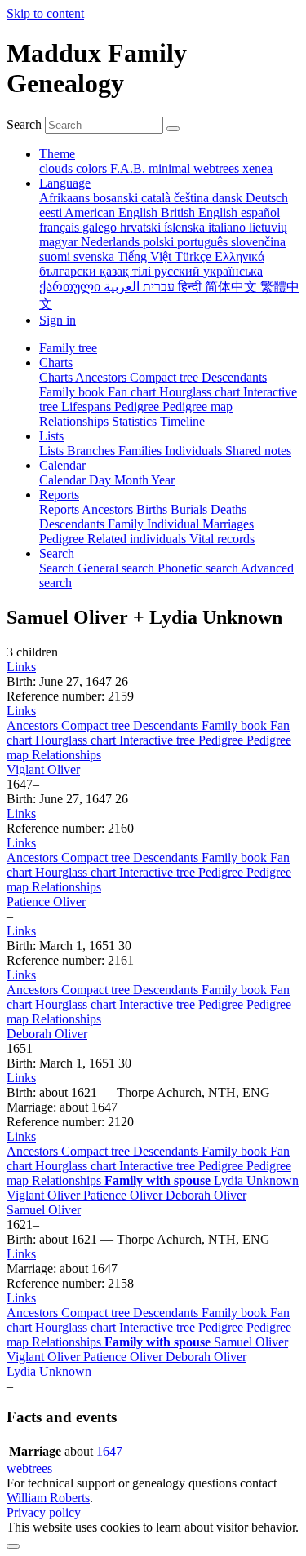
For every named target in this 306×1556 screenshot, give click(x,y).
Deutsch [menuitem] (267, 198)
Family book (236, 725)
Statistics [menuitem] (136, 421)
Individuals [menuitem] (195, 451)
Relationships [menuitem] (75, 421)
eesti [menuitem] (51, 212)
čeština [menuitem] (193, 198)
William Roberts (48, 1498)
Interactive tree (158, 740)
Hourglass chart (77, 740)
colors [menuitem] (93, 168)
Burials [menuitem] (191, 509)
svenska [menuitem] (95, 256)
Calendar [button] (62, 465)
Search (24, 124)
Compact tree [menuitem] (166, 377)
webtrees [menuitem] (217, 168)
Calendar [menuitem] (64, 480)
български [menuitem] (69, 271)
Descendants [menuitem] (234, 377)
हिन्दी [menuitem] (191, 287)
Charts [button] (56, 362)
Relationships (66, 755)
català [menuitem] (157, 198)
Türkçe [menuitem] (195, 256)
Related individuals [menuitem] (138, 539)
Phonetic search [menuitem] (199, 568)
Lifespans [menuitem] (87, 406)
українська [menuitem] (233, 271)
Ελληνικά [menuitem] (239, 256)
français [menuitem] (60, 227)
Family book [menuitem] (73, 392)
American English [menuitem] (112, 212)
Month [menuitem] (132, 480)
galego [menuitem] (101, 227)
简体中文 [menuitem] (232, 287)
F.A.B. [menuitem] (129, 168)
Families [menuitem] (141, 451)
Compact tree (97, 725)
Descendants (167, 725)
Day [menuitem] (101, 480)
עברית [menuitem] (157, 287)
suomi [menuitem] (56, 256)
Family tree (68, 348)
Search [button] (56, 553)
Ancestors (34, 725)
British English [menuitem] (201, 212)
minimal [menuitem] (171, 168)
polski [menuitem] (160, 242)
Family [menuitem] (127, 524)
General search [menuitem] (117, 568)
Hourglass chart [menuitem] (201, 392)
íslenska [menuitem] (186, 227)
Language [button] (65, 183)
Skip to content (45, 13)
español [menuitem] (260, 212)
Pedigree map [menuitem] (197, 406)
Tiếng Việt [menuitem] (146, 256)
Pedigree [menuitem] (138, 406)
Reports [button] (59, 495)
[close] (13, 1546)
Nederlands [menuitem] (112, 242)
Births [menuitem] (153, 509)
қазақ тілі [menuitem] (127, 271)
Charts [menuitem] (57, 377)
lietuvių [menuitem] (268, 227)
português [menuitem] (204, 242)
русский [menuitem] (178, 271)
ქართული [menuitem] (71, 287)
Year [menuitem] (163, 480)
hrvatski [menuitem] (142, 227)
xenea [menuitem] (257, 168)
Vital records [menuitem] (222, 539)
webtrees (29, 1468)
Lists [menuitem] (53, 451)
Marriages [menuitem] (228, 524)
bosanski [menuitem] (117, 198)
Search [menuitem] (58, 568)
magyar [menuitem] (60, 242)
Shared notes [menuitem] (258, 451)
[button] (21, 667)
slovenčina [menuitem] (258, 242)
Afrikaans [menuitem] (66, 198)
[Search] (173, 128)
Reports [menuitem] (60, 509)
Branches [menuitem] (92, 451)
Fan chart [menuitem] (133, 392)
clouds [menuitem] (57, 168)
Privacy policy (44, 1512)
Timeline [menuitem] (182, 421)
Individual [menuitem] (174, 524)
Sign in (57, 320)
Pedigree (222, 740)
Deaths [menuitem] (228, 509)
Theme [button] (57, 154)
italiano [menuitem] (228, 227)
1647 (109, 1451)
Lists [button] (51, 436)
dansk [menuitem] (229, 198)
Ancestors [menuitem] (102, 377)
